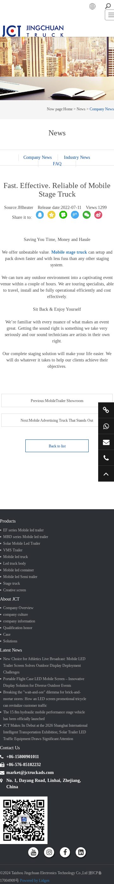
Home (68, 162)
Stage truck (11, 635)
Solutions (10, 696)
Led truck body (14, 615)
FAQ (57, 223)
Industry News (57, 217)
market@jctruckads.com (106, 442)
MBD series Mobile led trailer (25, 588)
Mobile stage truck (69, 313)
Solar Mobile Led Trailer (21, 595)
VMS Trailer (12, 602)
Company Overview (18, 663)
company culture (15, 669)
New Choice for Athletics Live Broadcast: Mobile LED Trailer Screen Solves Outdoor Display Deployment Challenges (44, 724)
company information (19, 676)
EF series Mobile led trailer (23, 582)
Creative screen (14, 642)
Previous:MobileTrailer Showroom (28, 459)
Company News (102, 162)
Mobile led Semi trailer (20, 628)
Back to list (57, 495)
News (81, 162)
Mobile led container (18, 622)
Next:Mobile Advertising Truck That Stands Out (28, 474)
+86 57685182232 (106, 457)
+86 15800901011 (106, 426)
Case (6, 689)
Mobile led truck (15, 608)
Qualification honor (17, 683)
